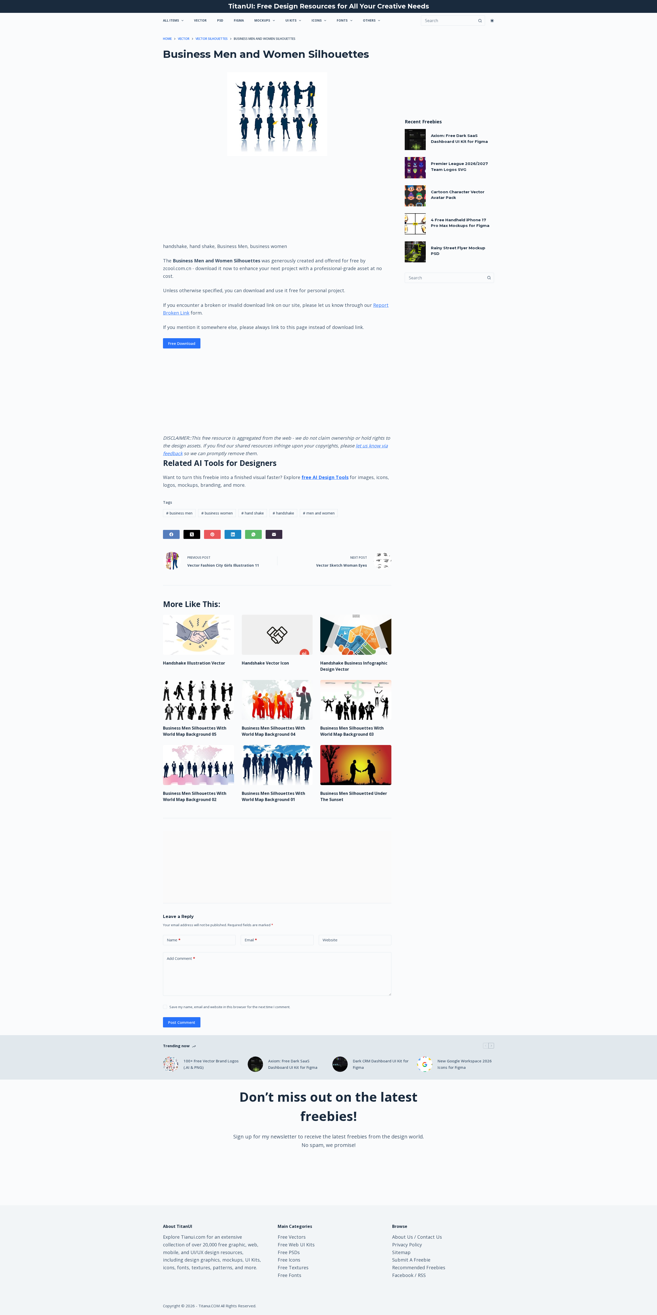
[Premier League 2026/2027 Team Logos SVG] (415, 167)
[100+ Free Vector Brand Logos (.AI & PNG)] (170, 1064)
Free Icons (289, 1260)
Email (251, 939)
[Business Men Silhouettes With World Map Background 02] (198, 765)
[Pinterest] (212, 534)
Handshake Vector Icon (265, 663)
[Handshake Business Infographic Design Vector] (355, 635)
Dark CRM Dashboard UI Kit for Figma (381, 1064)
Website (330, 939)
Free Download (181, 343)
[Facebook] (171, 534)
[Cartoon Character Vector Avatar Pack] (415, 195)
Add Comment (181, 958)
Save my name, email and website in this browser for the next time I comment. (229, 1007)
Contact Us (429, 1237)
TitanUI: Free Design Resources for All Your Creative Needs (328, 6)
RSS (422, 1275)
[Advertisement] (277, 199)
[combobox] (444, 278)
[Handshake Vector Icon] (277, 635)
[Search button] (480, 20)
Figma (239, 20)
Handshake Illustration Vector (194, 663)
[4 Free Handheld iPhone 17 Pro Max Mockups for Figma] (415, 223)
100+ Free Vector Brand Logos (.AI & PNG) (211, 1064)
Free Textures (293, 1267)
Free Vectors (292, 1237)
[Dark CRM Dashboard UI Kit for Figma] (340, 1064)
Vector (200, 20)
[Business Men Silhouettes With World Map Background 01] (277, 765)
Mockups (262, 20)
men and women (319, 513)
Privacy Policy (407, 1245)
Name (173, 939)
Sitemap (401, 1252)
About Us (402, 1237)
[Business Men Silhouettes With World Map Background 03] (355, 700)
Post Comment (181, 1022)
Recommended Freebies (418, 1267)
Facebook (402, 1275)
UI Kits (290, 20)
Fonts (342, 20)
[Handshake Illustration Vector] (198, 635)
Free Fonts (289, 1275)
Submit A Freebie (411, 1260)
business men (179, 513)
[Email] (274, 534)
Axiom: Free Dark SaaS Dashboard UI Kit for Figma (292, 1064)
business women (217, 513)
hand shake (252, 513)
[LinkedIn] (233, 534)
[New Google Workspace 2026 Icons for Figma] (424, 1064)
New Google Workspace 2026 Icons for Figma (465, 1064)
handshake (283, 513)
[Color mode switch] (492, 21)
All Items (171, 20)
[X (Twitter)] (191, 534)
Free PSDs (289, 1252)
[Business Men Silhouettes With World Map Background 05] (198, 700)
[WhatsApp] (253, 534)
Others (369, 20)
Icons (317, 20)
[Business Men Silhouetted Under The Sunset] (355, 765)
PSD (220, 20)
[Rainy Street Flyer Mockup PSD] (415, 251)
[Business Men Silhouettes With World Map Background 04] (277, 700)
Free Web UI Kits (296, 1245)
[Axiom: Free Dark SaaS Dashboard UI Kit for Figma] (415, 139)
